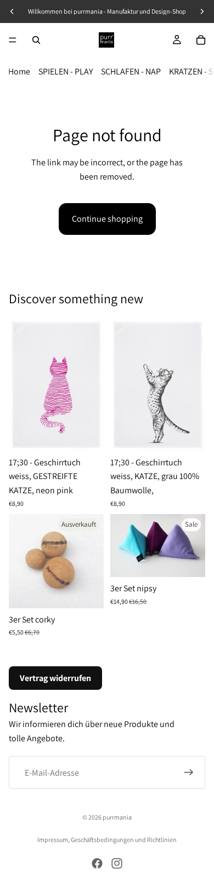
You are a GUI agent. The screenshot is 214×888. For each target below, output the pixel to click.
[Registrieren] (188, 773)
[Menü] (12, 40)
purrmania (117, 817)
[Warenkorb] (201, 40)
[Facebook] (97, 863)
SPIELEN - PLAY (65, 71)
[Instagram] (116, 863)
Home (19, 71)
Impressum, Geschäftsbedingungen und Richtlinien (107, 839)
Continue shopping (107, 218)
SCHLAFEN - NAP (131, 71)
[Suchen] (36, 40)
